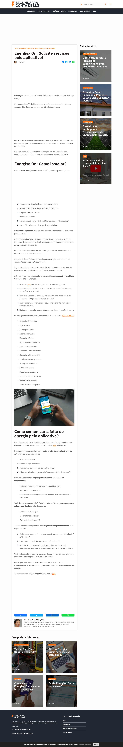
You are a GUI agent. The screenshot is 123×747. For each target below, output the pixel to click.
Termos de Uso (67, 732)
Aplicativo (72, 11)
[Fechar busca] (81, 4)
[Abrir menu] (110, 4)
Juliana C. (22, 62)
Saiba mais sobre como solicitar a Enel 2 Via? (95, 163)
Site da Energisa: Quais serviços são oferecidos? (59, 651)
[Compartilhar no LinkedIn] (70, 62)
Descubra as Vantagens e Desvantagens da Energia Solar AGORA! (96, 130)
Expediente (66, 724)
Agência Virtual (59, 11)
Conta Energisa (44, 11)
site (28, 284)
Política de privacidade (70, 728)
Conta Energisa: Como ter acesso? (61, 685)
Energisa (31, 11)
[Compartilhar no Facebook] (63, 62)
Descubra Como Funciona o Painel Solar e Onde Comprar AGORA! (96, 96)
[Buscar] (106, 4)
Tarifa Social (85, 11)
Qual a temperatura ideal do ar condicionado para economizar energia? (95, 62)
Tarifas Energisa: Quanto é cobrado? (25, 650)
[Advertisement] (61, 29)
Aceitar (96, 744)
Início (17, 48)
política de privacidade (85, 744)
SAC (94, 11)
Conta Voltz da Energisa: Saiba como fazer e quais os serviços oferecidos (27, 686)
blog (54, 573)
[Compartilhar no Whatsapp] (73, 62)
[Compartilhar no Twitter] (66, 62)
